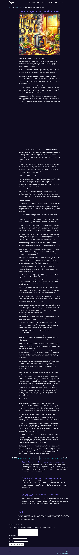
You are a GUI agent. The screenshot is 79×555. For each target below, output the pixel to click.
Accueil (28, 2)
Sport (56, 2)
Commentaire (13, 535)
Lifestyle (44, 2)
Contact (61, 2)
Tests (33, 2)
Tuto (38, 2)
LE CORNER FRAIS (11, 2)
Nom (11, 538)
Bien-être (50, 2)
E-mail (11, 541)
